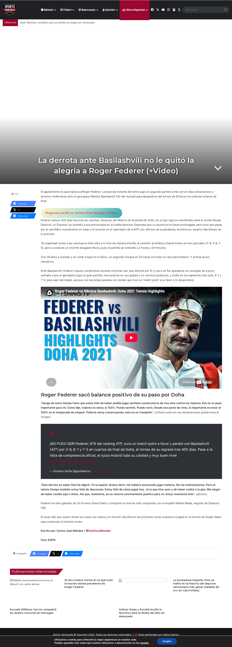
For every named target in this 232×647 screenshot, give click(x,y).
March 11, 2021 (100, 471)
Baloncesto (88, 9)
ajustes (144, 643)
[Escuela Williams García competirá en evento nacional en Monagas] (34, 592)
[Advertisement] (116, 53)
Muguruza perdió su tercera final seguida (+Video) (81, 213)
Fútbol (67, 9)
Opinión (110, 9)
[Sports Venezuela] (10, 10)
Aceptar (166, 641)
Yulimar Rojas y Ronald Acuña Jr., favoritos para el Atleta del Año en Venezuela (142, 613)
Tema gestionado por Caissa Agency (158, 634)
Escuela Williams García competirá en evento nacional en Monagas (33, 611)
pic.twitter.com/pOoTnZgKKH (73, 461)
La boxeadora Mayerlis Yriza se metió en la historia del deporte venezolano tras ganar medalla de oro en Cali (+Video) (196, 585)
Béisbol (48, 9)
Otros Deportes (135, 9)
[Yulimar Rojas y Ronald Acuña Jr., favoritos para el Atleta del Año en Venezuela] (143, 592)
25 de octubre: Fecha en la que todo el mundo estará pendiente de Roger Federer (88, 583)
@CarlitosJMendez (98, 530)
